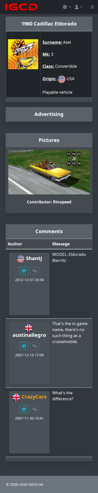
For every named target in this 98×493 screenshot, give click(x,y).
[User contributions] (24, 271)
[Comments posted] (34, 271)
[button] (67, 7)
